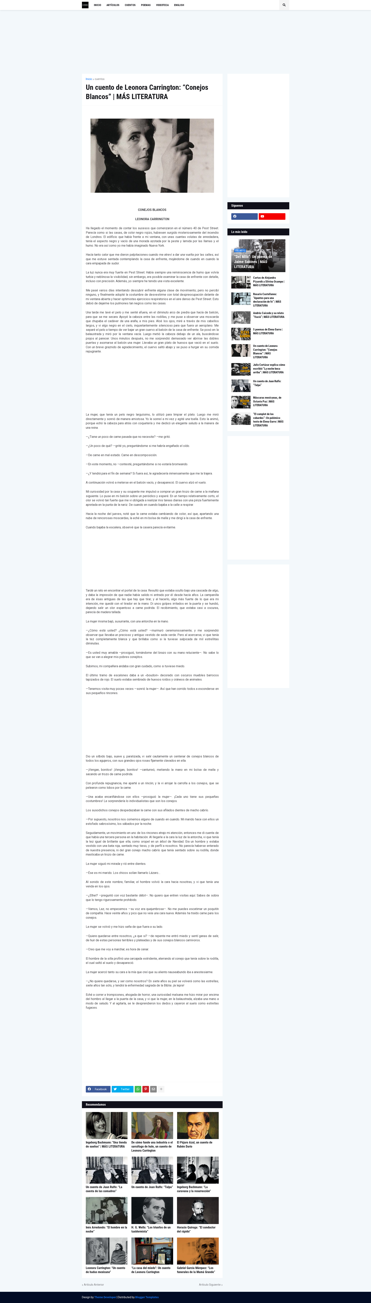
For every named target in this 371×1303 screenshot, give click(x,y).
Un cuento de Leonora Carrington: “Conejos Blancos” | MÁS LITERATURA (265, 351)
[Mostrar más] (161, 1089)
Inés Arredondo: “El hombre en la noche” (106, 1229)
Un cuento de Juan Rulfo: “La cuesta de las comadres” (104, 1189)
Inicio (89, 79)
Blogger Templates (147, 1297)
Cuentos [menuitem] (130, 5)
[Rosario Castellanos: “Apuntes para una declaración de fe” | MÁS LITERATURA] (241, 298)
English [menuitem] (179, 5)
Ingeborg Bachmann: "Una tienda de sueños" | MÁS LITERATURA (106, 1144)
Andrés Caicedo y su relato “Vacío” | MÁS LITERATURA (268, 315)
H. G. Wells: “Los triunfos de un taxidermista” (151, 1229)
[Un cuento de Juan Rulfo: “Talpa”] (152, 1170)
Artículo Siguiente (210, 1284)
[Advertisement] (185, 42)
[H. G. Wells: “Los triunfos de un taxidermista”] (152, 1210)
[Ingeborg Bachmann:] (107, 1125)
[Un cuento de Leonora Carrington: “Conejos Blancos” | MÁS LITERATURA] (241, 350)
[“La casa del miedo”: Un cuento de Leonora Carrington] (152, 1251)
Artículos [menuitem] (112, 5)
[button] (284, 5)
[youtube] (272, 216)
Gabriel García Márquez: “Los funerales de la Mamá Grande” (196, 1270)
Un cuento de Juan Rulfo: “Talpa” (152, 1187)
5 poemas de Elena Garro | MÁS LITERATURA (268, 331)
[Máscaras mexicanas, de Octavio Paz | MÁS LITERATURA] (241, 402)
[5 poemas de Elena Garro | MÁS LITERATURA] (241, 334)
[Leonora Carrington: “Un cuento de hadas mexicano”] (107, 1251)
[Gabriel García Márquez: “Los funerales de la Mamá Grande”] (198, 1251)
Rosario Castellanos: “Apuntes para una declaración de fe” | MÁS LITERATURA (267, 299)
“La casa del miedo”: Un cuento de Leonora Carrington (150, 1270)
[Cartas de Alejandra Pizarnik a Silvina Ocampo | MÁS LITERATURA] (241, 282)
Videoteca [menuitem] (162, 5)
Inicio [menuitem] (97, 5)
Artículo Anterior (94, 1284)
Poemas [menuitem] (146, 5)
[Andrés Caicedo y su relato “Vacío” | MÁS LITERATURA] (241, 317)
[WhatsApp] (138, 1089)
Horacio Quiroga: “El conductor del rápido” (196, 1229)
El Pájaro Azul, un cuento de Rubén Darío (194, 1144)
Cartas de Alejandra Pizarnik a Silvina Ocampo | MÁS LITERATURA (268, 281)
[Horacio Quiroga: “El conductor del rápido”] (198, 1210)
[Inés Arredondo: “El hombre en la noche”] (107, 1210)
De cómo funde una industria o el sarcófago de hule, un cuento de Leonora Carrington (152, 1146)
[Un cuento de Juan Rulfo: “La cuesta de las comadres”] (107, 1170)
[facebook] (244, 216)
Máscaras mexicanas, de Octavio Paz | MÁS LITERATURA (267, 401)
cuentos (100, 79)
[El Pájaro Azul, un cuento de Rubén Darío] (198, 1125)
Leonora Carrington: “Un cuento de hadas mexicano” (105, 1270)
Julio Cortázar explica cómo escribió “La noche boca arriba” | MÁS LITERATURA (269, 368)
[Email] (153, 1089)
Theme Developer (105, 1297)
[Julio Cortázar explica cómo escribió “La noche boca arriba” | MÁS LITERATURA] (241, 369)
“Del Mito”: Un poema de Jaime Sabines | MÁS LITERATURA (253, 261)
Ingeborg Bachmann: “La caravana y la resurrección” (194, 1189)
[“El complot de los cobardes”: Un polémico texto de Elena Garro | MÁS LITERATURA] (241, 418)
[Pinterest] (145, 1089)
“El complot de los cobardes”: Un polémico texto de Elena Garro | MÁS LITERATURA (268, 419)
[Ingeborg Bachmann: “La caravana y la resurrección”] (198, 1170)
